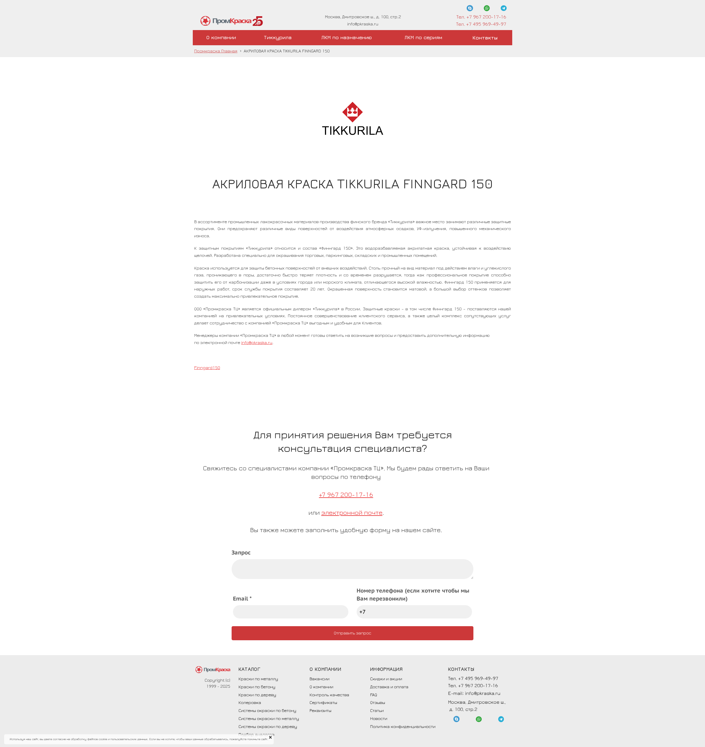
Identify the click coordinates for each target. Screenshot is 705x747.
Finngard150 (207, 368)
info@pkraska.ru (256, 342)
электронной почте (352, 512)
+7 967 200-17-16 (346, 494)
